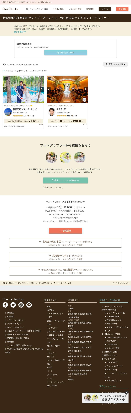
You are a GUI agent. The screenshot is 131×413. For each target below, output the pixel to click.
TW (13, 305)
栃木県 (76, 323)
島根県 (76, 356)
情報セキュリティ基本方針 (18, 334)
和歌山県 (77, 351)
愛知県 (82, 342)
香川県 (76, 365)
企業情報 (10, 317)
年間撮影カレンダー (115, 320)
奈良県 (70, 351)
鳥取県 (70, 356)
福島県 (76, 317)
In (21, 305)
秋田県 (88, 314)
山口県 (70, 360)
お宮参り (50, 310)
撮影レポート (112, 324)
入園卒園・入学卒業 (55, 335)
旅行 (49, 349)
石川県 (82, 337)
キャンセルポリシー (15, 327)
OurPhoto (13, 299)
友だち (49, 367)
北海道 (70, 308)
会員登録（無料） (111, 352)
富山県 (76, 337)
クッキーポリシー (14, 324)
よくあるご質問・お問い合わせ (19, 345)
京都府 (76, 347)
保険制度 (10, 342)
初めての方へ (112, 341)
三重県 (88, 342)
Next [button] (42, 89)
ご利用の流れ (58, 9)
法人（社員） (52, 385)
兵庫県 (88, 347)
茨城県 (70, 323)
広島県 (88, 356)
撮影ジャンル (51, 300)
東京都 (82, 332)
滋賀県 (70, 347)
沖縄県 (70, 379)
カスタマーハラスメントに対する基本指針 (24, 331)
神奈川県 (89, 332)
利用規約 (10, 313)
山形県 (70, 317)
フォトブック (112, 362)
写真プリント (112, 370)
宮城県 (82, 314)
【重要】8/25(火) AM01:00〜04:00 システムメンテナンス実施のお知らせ (26, 2)
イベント (50, 378)
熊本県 (88, 371)
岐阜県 (70, 342)
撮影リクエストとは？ (54, 187)
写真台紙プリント (114, 380)
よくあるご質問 (75, 9)
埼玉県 (70, 332)
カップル (50, 357)
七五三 (49, 317)
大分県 (70, 374)
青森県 (70, 314)
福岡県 (70, 371)
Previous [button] (5, 89)
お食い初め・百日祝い (56, 332)
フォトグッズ (109, 359)
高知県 (88, 365)
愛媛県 (82, 365)
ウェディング (52, 328)
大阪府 (82, 347)
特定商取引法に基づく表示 (18, 338)
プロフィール (52, 375)
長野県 (70, 326)
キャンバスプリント (115, 366)
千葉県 (76, 332)
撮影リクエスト (110, 355)
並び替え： (114, 64)
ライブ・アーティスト (56, 382)
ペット (49, 371)
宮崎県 (76, 374)
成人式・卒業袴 (53, 346)
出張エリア (73, 300)
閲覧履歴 (90, 9)
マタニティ (51, 353)
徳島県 (70, 365)
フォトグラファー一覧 (113, 306)
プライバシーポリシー (16, 320)
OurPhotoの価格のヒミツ (117, 337)
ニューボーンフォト (55, 314)
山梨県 (88, 323)
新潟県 (70, 337)
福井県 (88, 337)
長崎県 (82, 371)
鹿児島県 (83, 374)
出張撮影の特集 (113, 316)
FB (5, 305)
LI (29, 305)
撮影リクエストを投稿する (66, 180)
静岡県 (76, 342)
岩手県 (76, 314)
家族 (49, 306)
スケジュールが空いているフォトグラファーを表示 (26, 71)
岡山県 (82, 356)
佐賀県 (76, 371)
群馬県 (82, 323)
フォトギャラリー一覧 (116, 313)
